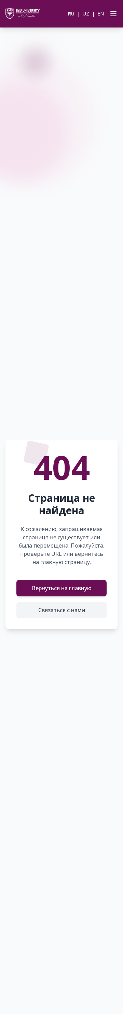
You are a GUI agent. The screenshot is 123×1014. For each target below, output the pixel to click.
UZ (86, 13)
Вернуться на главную (62, 588)
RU (71, 13)
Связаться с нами (61, 610)
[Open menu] (112, 14)
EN (100, 13)
